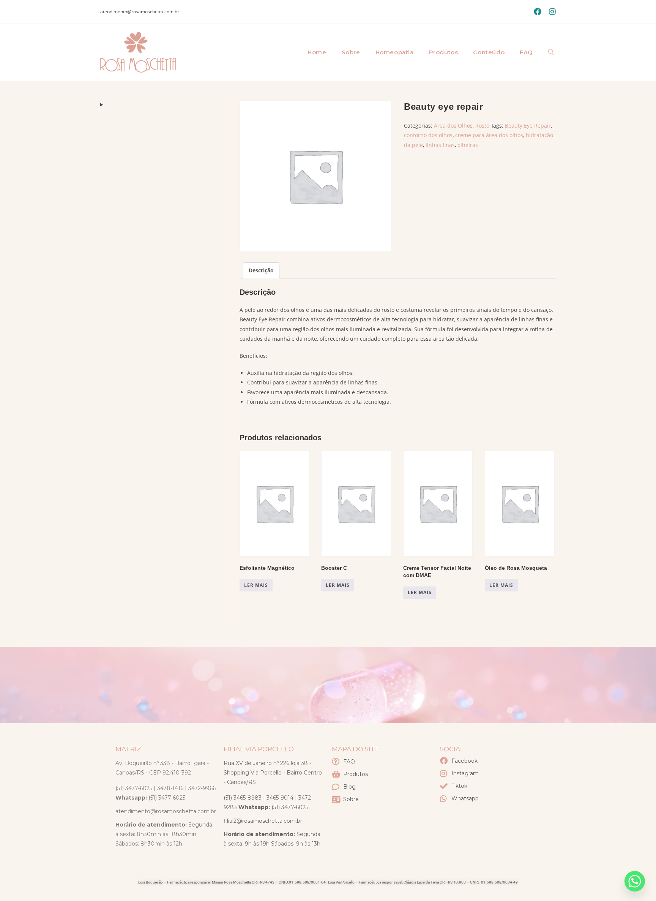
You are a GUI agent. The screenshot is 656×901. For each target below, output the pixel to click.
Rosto (482, 125)
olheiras (467, 145)
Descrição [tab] (261, 270)
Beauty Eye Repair (528, 125)
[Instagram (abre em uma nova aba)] (550, 12)
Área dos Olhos (453, 125)
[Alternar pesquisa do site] (551, 52)
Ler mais (256, 585)
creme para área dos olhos (489, 135)
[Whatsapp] (634, 881)
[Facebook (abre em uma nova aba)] (537, 12)
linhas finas (440, 145)
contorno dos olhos (428, 135)
